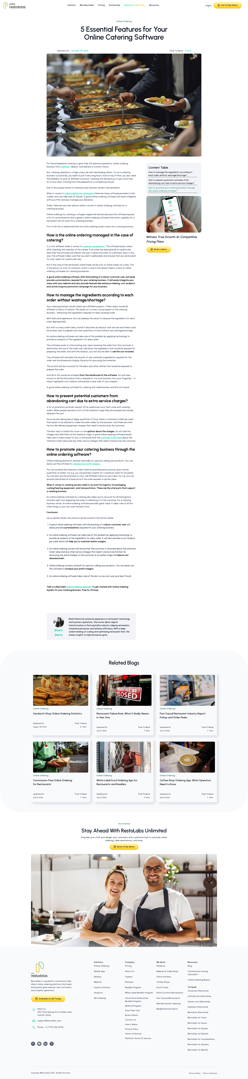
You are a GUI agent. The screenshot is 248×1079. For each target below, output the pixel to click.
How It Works (131, 1024)
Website (98, 982)
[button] (71, 5)
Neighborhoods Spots (167, 1009)
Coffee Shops (163, 982)
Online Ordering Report (199, 980)
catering (65, 166)
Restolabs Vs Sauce (197, 1023)
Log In (208, 5)
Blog (190, 966)
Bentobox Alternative (198, 1012)
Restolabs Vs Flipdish (198, 1033)
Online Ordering (101, 966)
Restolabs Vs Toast (197, 1017)
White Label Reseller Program (139, 992)
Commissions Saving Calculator (198, 972)
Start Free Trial (132, 1010)
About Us (129, 971)
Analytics (98, 992)
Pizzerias (160, 966)
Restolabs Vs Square (198, 1028)
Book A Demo (131, 1015)
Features (129, 982)
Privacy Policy (131, 1029)
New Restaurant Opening (168, 1003)
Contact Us (130, 1020)
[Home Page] (14, 5)
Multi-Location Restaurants (169, 992)
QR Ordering (100, 998)
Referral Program (133, 1006)
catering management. (94, 246)
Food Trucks (162, 987)
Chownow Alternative (198, 991)
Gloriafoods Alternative (199, 996)
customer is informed (111, 437)
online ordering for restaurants (79, 193)
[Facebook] (33, 1044)
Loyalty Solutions (102, 987)
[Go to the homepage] (39, 969)
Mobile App (99, 971)
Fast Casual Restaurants (168, 998)
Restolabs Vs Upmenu (198, 1044)
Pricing (128, 966)
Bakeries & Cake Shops (167, 971)
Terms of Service (133, 1034)
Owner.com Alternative (199, 1001)
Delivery (98, 976)
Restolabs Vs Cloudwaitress (201, 1039)
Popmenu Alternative (198, 1007)
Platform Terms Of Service (138, 1038)
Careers (129, 976)
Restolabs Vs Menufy (198, 1050)
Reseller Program (133, 987)
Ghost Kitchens (163, 976)
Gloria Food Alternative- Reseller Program (137, 999)
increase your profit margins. (87, 464)
